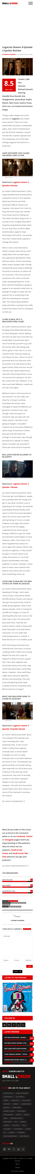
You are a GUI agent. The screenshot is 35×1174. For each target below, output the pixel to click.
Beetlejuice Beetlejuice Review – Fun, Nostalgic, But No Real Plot (17, 1048)
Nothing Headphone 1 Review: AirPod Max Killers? (17, 1037)
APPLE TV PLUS (8, 1093)
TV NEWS (11, 1132)
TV (24, 903)
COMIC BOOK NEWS (22, 1093)
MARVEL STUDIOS (9, 1111)
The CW (18, 906)
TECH (24, 1125)
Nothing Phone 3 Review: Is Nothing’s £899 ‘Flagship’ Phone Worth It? (17, 1043)
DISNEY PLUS (15, 1100)
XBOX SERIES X (24, 1136)
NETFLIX (26, 1114)
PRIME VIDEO (7, 1122)
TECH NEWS (7, 1129)
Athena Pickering (9, 54)
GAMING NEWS (26, 1104)
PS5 (16, 1122)
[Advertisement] (17, 24)
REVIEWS (14, 903)
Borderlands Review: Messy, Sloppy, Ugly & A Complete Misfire (17, 1060)
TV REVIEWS (6, 904)
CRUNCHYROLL (8, 1097)
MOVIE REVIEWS (8, 1114)
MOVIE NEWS (21, 1111)
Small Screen (13, 901)
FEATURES (7, 1104)
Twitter (29, 836)
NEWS (5, 1118)
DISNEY (6, 1100)
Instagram (9, 840)
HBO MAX (6, 1107)
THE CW (20, 903)
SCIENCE (6, 1125)
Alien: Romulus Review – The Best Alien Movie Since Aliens (17, 1054)
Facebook (21, 836)
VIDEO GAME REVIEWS (10, 1136)
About (17, 1164)
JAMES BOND (17, 1107)
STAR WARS (15, 1125)
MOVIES (18, 1114)
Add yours (27, 929)
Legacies (12, 906)
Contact (17, 1167)
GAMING (15, 1104)
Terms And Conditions (17, 1171)
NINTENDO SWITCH (16, 1118)
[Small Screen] (10, 3)
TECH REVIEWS (18, 1129)
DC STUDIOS (20, 1097)
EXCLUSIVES (26, 1100)
